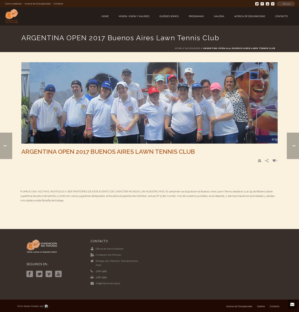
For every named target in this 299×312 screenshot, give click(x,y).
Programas (196, 16)
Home (105, 16)
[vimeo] (49, 274)
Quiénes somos (169, 16)
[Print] (259, 160)
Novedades (192, 48)
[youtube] (58, 274)
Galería (219, 16)
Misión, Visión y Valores (134, 16)
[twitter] (39, 274)
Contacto (281, 16)
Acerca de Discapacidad (249, 16)
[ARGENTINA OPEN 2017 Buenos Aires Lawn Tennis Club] (149, 103)
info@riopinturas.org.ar (108, 283)
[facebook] (29, 274)
